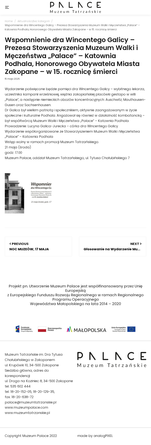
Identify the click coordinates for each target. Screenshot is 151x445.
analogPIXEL (103, 435)
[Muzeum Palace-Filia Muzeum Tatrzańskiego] (75, 7)
